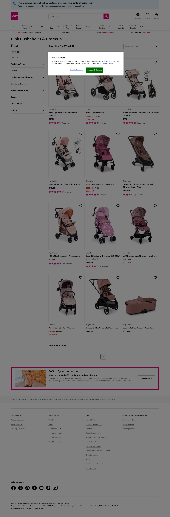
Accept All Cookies (94, 70)
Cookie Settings (76, 70)
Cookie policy (108, 63)
